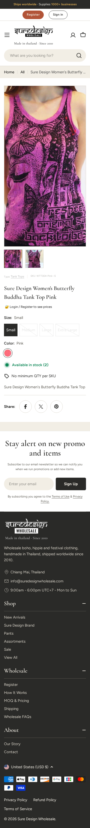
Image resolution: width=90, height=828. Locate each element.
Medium (30, 332)
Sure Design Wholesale (36, 819)
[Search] (79, 55)
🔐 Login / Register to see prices (27, 307)
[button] (7, 5)
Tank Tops (17, 276)
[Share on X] (41, 406)
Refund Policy (44, 800)
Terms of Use (61, 496)
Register (33, 14)
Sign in (58, 14)
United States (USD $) (29, 767)
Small (10, 330)
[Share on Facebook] (25, 406)
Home (9, 72)
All (22, 72)
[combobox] (45, 55)
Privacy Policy (15, 800)
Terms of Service (18, 809)
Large (48, 332)
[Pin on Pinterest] (56, 406)
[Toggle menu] (7, 35)
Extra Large (68, 332)
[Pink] (8, 353)
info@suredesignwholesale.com (37, 581)
